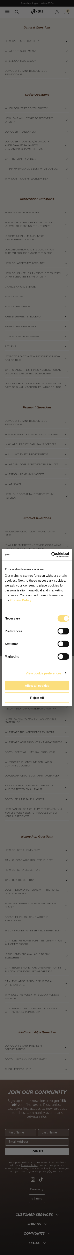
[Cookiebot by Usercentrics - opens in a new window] (52, 554)
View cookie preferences (43, 673)
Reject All (37, 697)
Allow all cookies (37, 685)
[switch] (63, 631)
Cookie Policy (20, 600)
